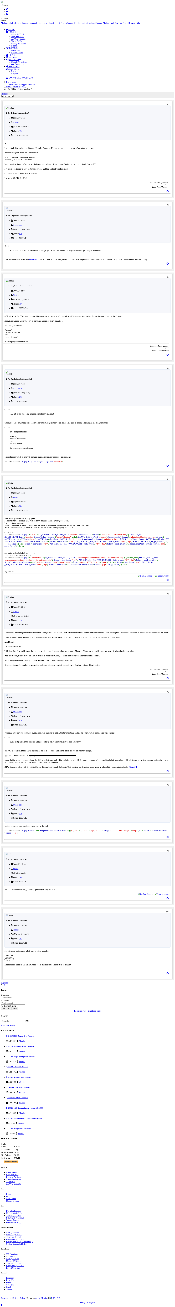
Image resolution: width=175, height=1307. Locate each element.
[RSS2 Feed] (56, 1298)
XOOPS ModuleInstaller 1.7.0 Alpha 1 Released (24, 1118)
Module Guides (12, 1201)
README (133, 767)
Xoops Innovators (13, 1179)
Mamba (22, 1041)
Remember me (10, 1006)
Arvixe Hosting (41, 1298)
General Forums (21, 23)
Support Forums (12, 1220)
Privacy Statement (18, 43)
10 (168, 912)
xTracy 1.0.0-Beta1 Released (17, 1098)
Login (13, 71)
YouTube (10, 1285)
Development (79, 23)
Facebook (10, 1278)
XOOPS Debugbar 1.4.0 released (19, 1129)
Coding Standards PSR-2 (16, 1244)
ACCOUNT (14, 69)
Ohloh (8, 1287)
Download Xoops (13, 1211)
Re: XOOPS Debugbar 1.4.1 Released (20, 1036)
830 (20, 234)
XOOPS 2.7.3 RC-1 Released (17, 1067)
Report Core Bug (13, 1268)
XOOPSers (10, 1181)
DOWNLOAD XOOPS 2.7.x (20, 78)
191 (20, 938)
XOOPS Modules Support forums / (20, 84)
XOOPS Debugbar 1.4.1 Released (19, 1077)
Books (8, 1194)
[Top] (168, 191)
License (14, 46)
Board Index (16, 50)
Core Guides (11, 1199)
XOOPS (12, 32)
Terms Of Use (17, 41)
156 (20, 131)
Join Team (10, 1256)
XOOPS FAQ (14, 66)
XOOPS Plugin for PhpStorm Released (21, 1057)
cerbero (16, 930)
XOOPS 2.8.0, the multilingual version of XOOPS (25, 1108)
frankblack (17, 225)
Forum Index (9, 23)
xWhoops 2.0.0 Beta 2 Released (18, 1087)
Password (5, 1001)
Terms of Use (6, 1298)
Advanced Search (8, 1025)
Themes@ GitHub (13, 1215)
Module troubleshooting (15, 87)
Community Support (37, 23)
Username (5, 995)
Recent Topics (17, 53)
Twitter (9, 1289)
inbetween (33, 259)
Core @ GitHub (12, 1232)
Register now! (80, 1011)
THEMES (12, 57)
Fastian (16, 122)
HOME (11, 30)
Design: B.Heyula (87, 1302)
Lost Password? (94, 1011)
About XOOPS (17, 34)
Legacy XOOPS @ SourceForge (19, 1242)
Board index (11, 82)
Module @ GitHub (19, 62)
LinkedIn (10, 1280)
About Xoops (11, 1172)
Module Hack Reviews (112, 23)
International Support (93, 23)
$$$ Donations (12, 1254)
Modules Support (53, 23)
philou (15, 497)
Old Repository (17, 64)
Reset (15, 1008)
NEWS (11, 55)
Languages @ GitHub (15, 1218)
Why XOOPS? (17, 36)
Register (14, 73)
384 (20, 506)
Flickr (8, 1282)
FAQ (8, 1196)
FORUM (13, 48)
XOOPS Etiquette (13, 1184)
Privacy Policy (19, 1298)
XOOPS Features (18, 39)
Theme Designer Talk (131, 23)
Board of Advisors (13, 1177)
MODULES (14, 60)
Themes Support (67, 23)
